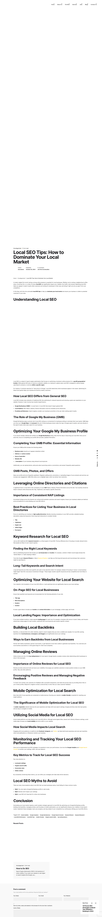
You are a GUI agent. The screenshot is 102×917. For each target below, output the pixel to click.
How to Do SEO (22, 868)
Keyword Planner (69, 815)
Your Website (67, 895)
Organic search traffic (51, 817)
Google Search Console (57, 815)
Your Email (41, 895)
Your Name (16, 895)
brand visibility (24, 815)
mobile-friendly (40, 817)
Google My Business (45, 815)
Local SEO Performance (20, 817)
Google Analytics (34, 815)
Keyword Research (79, 815)
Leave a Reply (16, 908)
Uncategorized (17, 248)
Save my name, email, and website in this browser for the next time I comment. (32, 905)
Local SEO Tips (30, 817)
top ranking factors (62, 817)
